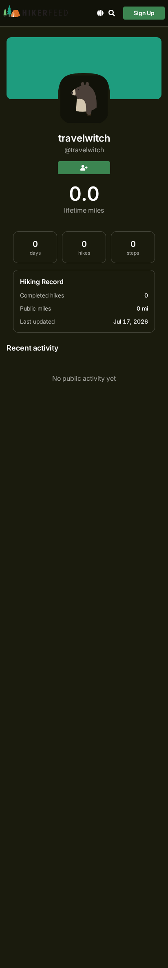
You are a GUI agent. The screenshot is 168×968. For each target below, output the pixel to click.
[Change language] (100, 13)
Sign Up (144, 12)
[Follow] (84, 167)
